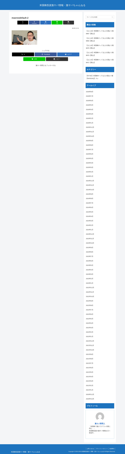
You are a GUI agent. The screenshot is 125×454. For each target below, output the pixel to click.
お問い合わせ (90, 448)
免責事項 (112, 448)
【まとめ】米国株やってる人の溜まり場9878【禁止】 (100, 47)
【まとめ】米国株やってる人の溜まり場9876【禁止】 (100, 54)
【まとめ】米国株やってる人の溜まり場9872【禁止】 (100, 61)
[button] (68, 22)
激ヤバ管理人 (100, 423)
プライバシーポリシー (102, 448)
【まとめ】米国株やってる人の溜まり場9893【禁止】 (100, 39)
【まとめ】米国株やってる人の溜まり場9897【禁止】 (100, 32)
